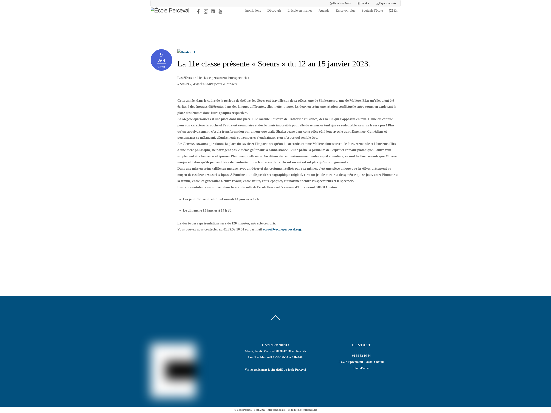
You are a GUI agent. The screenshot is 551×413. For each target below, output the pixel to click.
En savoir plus (345, 10)
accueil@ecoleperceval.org (282, 229)
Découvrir (274, 10)
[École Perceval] (170, 10)
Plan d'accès (361, 368)
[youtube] (220, 10)
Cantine (364, 3)
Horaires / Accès (342, 3)
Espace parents (387, 3)
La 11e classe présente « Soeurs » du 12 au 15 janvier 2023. (273, 63)
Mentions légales (277, 409)
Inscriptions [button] (253, 10)
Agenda (324, 10)
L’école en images (300, 10)
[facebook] (198, 10)
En (395, 10)
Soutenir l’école (372, 10)
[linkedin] (213, 10)
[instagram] (206, 10)
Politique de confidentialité (302, 409)
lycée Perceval (297, 369)
